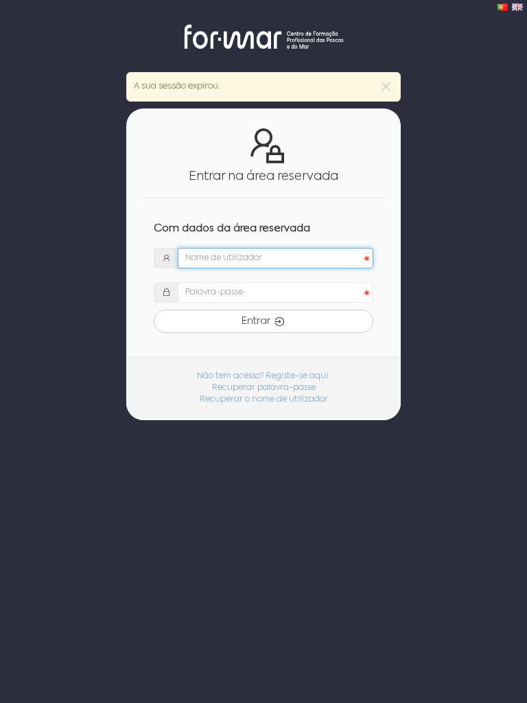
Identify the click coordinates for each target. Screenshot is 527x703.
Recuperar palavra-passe (264, 388)
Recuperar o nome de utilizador (264, 399)
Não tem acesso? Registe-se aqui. (263, 376)
